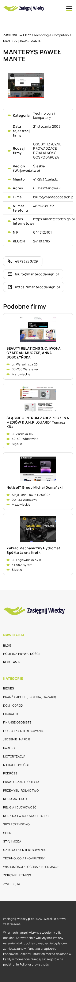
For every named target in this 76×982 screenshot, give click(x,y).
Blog (7, 645)
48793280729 (44, 206)
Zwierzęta (11, 884)
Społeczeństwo (16, 824)
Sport (8, 833)
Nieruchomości (16, 765)
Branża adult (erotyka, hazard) (29, 697)
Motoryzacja (14, 756)
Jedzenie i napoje (17, 739)
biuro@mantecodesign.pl (53, 197)
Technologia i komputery (44, 115)
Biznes (8, 688)
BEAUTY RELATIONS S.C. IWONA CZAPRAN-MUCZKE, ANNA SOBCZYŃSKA (34, 352)
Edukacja (11, 714)
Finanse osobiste (17, 722)
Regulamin (12, 662)
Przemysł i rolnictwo (21, 790)
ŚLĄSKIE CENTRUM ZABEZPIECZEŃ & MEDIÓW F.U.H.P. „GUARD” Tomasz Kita (38, 422)
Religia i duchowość (20, 807)
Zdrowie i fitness (17, 875)
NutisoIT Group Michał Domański (34, 487)
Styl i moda (12, 841)
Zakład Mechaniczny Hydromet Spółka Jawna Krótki (33, 550)
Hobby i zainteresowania (23, 731)
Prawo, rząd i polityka (21, 782)
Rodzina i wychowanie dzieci (26, 816)
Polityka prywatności (21, 654)
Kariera (9, 748)
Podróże (10, 773)
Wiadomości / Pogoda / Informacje (31, 867)
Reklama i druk (15, 799)
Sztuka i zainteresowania (24, 850)
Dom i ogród (13, 705)
